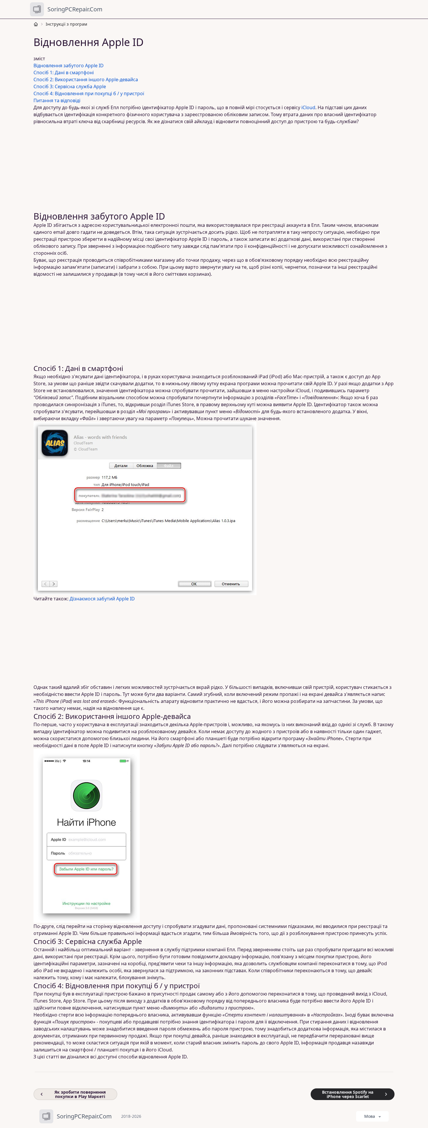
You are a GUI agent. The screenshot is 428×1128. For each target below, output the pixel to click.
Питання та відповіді (56, 100)
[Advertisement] (210, 168)
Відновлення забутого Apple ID (68, 65)
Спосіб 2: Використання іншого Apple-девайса (85, 79)
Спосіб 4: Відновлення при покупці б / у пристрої (88, 93)
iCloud (308, 107)
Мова (369, 1116)
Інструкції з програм (66, 24)
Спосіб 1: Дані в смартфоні (63, 72)
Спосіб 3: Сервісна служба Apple (69, 86)
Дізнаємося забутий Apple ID (102, 598)
